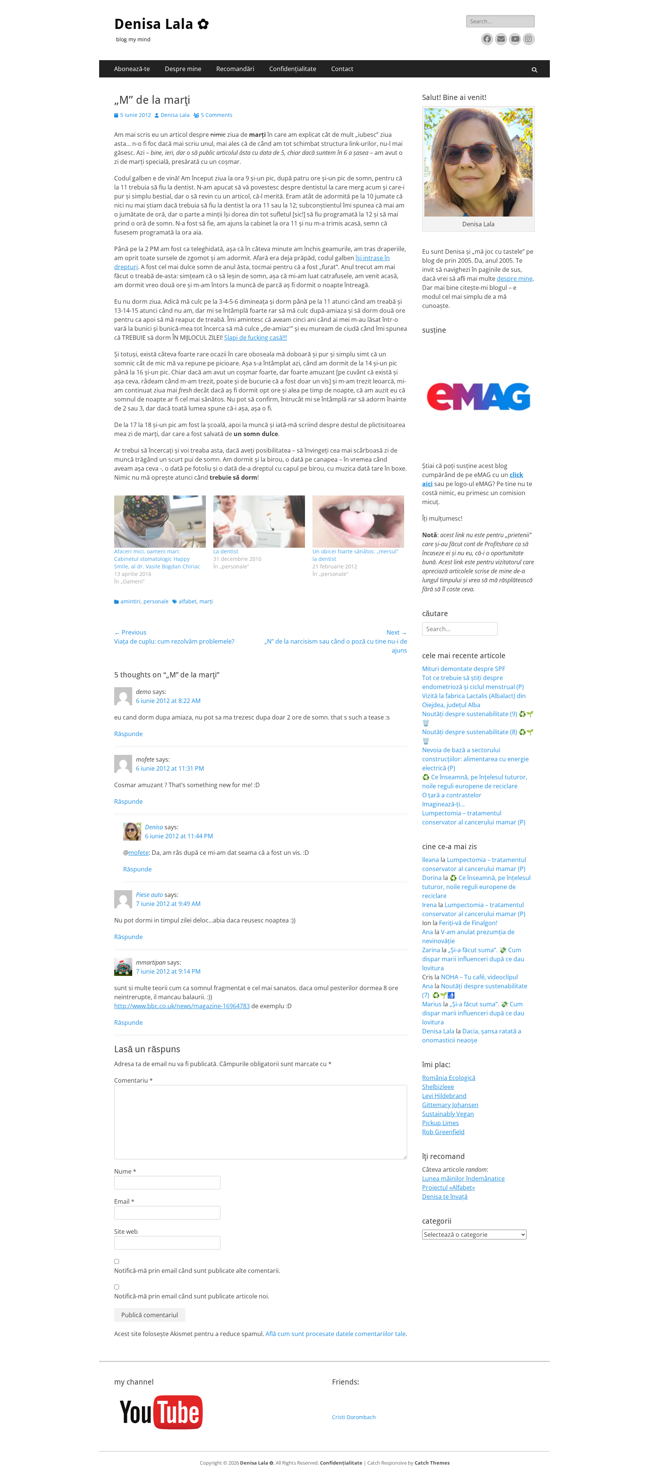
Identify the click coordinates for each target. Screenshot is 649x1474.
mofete (138, 852)
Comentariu (133, 1080)
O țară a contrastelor (451, 795)
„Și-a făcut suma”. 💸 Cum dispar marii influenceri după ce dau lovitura (473, 959)
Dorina (432, 878)
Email (124, 1201)
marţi (206, 601)
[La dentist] (259, 521)
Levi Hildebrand (444, 1096)
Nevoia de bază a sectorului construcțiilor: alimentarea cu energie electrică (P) (475, 759)
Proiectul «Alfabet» (448, 1187)
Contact (342, 69)
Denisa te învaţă (445, 1196)
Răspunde (128, 734)
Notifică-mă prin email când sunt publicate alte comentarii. (197, 1270)
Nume (125, 1171)
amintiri (130, 601)
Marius (432, 1004)
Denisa (154, 827)
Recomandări (235, 69)
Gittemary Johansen (450, 1105)
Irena (429, 905)
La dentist (225, 551)
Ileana (430, 860)
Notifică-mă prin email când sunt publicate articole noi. (191, 1296)
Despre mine (183, 69)
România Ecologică (448, 1078)
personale (156, 601)
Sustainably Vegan (448, 1114)
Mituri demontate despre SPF (463, 669)
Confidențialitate (292, 69)
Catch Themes (432, 1462)
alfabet (187, 601)
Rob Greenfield (443, 1132)
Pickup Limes (440, 1123)
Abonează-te (132, 69)
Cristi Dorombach (354, 1417)
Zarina (431, 950)
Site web (126, 1231)
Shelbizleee (438, 1087)
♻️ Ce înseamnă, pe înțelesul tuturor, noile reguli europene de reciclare (476, 887)
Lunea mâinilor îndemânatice (463, 1178)
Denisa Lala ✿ (161, 24)
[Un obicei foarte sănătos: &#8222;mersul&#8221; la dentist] (358, 521)
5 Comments (216, 114)
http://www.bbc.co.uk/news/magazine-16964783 (182, 1006)
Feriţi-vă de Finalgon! (468, 923)
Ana (427, 932)
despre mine (515, 278)
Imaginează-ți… (443, 804)
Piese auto (149, 895)
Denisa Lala (175, 114)
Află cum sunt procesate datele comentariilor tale (336, 1334)
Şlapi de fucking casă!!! (255, 337)
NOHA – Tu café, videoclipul (479, 977)
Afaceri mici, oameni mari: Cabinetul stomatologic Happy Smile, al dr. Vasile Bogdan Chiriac (157, 559)
